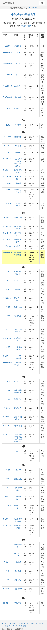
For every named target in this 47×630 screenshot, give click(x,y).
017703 (7, 479)
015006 (7, 381)
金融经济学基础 (18, 489)
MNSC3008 (7, 417)
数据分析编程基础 (18, 418)
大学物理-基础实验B (17, 253)
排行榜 (7, 625)
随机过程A (17, 399)
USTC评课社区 (8, 2)
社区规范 (13, 623)
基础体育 (17, 46)
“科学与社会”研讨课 (17, 191)
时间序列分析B (18, 554)
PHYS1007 (7, 246)
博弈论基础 (18, 425)
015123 (7, 347)
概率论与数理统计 (18, 272)
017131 (7, 399)
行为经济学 (18, 589)
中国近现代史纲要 (18, 227)
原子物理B (17, 86)
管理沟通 (17, 316)
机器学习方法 (18, 506)
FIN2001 (7, 217)
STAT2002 (7, 271)
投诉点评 (34, 623)
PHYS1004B (7, 97)
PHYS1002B (7, 63)
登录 (42, 3)
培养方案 (22, 625)
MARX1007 (7, 170)
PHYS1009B (7, 362)
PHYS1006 (7, 183)
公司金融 (17, 571)
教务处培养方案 (25, 26)
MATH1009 (7, 233)
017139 (7, 488)
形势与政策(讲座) (18, 526)
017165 (7, 553)
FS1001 (7, 190)
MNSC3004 (7, 589)
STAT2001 (7, 137)
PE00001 (7, 46)
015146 (7, 289)
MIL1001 (7, 146)
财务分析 (17, 580)
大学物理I (17, 183)
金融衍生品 (18, 479)
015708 (7, 580)
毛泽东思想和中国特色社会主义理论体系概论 (18, 438)
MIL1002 (7, 152)
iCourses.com (33, 8)
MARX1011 (7, 356)
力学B (18, 52)
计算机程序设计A (18, 204)
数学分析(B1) (17, 177)
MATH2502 (7, 338)
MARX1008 (7, 434)
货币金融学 (18, 408)
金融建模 (17, 562)
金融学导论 (18, 307)
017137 (7, 307)
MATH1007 (7, 239)
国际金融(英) (17, 497)
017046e (7, 496)
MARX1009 (7, 159)
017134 (7, 571)
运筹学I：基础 (17, 299)
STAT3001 (7, 505)
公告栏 (14, 625)
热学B (18, 63)
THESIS (7, 125)
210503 (7, 329)
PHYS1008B (7, 252)
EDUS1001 (7, 603)
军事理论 (17, 146)
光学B (18, 75)
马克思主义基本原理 (18, 357)
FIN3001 (7, 562)
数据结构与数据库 (18, 330)
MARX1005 (7, 519)
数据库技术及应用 (18, 348)
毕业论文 (17, 125)
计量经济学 (18, 470)
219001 (7, 108)
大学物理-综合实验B (17, 363)
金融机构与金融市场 (18, 391)
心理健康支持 (23, 623)
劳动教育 (17, 603)
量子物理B (17, 108)
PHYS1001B (7, 52)
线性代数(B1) (17, 234)
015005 (7, 280)
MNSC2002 (7, 298)
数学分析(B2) (17, 240)
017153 (7, 544)
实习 (17, 451)
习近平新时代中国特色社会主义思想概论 (18, 162)
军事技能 (17, 152)
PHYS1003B (7, 75)
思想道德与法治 (18, 171)
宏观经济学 (18, 381)
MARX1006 (7, 525)
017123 (7, 470)
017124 (7, 390)
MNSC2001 (7, 425)
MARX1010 (7, 226)
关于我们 (5, 623)
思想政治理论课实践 (18, 520)
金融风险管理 (18, 545)
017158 (7, 451)
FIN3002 (7, 408)
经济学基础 (18, 217)
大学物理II (17, 246)
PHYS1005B (7, 86)
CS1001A (7, 203)
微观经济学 (18, 280)
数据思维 (17, 137)
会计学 (17, 289)
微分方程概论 (18, 339)
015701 (7, 316)
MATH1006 (7, 176)
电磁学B (18, 97)
